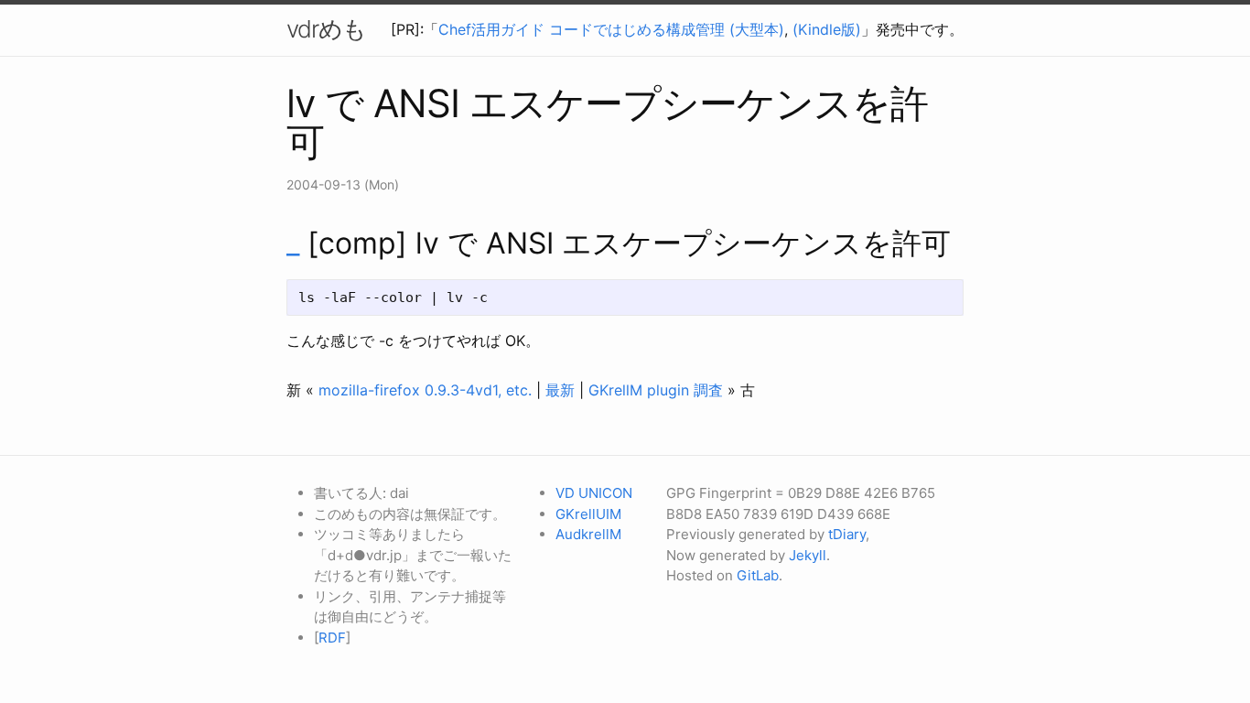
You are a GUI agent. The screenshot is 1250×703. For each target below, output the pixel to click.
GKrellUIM (588, 514)
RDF (332, 637)
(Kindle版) (826, 29)
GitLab (758, 575)
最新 (560, 390)
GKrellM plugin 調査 (655, 390)
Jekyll (807, 555)
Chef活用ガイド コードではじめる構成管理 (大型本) (611, 29)
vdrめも (326, 29)
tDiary (847, 534)
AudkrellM (588, 534)
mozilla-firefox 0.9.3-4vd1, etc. (425, 390)
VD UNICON (593, 493)
